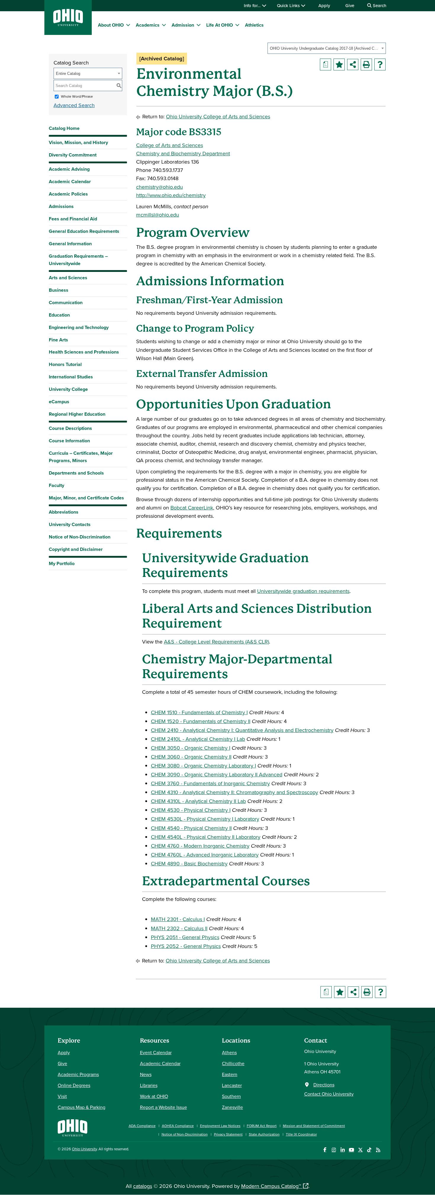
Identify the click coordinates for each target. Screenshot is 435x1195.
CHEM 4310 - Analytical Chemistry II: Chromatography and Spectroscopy (234, 792)
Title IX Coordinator (301, 1134)
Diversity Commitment (72, 154)
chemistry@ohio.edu (159, 187)
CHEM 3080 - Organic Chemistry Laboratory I (203, 765)
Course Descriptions (70, 428)
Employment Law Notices (220, 1125)
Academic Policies (68, 194)
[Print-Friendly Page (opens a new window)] (366, 64)
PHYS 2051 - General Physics (185, 937)
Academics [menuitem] (148, 25)
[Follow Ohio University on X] (360, 1150)
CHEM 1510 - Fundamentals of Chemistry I (199, 712)
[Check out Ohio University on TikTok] (369, 1150)
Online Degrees (74, 1085)
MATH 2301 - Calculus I (178, 919)
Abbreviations (63, 512)
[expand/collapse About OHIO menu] (128, 25)
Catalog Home (64, 128)
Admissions (61, 206)
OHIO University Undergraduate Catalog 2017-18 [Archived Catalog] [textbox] (325, 48)
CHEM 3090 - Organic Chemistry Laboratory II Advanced (216, 774)
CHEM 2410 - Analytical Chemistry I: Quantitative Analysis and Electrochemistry (242, 730)
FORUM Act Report (262, 1125)
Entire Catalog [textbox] (68, 73)
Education (59, 315)
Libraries (148, 1085)
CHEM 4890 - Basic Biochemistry (189, 863)
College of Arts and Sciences (169, 145)
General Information (70, 243)
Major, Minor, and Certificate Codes (86, 497)
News (146, 1074)
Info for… (253, 5)
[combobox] (327, 48)
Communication (66, 302)
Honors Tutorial (65, 364)
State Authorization (264, 1134)
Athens (229, 1052)
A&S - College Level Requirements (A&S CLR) (216, 641)
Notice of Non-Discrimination (79, 536)
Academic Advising (69, 169)
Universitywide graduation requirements (303, 591)
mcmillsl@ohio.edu (157, 214)
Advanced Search (74, 105)
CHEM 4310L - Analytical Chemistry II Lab (198, 801)
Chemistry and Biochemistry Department (183, 153)
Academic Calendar (70, 181)
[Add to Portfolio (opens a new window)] (339, 64)
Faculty (56, 485)
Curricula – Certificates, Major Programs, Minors (81, 457)
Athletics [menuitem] (254, 25)
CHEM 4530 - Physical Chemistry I (191, 810)
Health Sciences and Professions (84, 352)
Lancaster (232, 1085)
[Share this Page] (352, 64)
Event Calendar (156, 1052)
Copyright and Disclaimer (76, 549)
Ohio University (84, 1149)
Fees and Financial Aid (73, 218)
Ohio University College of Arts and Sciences (218, 116)
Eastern (229, 1074)
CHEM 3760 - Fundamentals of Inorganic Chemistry (210, 783)
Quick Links (289, 5)
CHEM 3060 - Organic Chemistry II (191, 756)
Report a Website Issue (163, 1107)
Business (58, 290)
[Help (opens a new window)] (380, 64)
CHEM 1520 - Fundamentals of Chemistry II (200, 721)
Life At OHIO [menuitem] (219, 25)
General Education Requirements (84, 231)
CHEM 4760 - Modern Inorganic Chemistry (200, 845)
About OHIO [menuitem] (111, 25)
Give (349, 5)
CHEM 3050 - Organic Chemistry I (190, 747)
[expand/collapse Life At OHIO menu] (237, 25)
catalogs (142, 1186)
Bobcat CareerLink (191, 507)
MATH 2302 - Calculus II (179, 928)
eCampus (59, 401)
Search (379, 5)
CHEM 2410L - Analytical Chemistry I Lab (198, 739)
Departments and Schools (76, 473)
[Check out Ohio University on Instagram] (333, 1150)
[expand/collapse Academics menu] (164, 25)
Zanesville (232, 1107)
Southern (231, 1096)
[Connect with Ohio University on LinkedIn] (342, 1150)
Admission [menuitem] (183, 25)
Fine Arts (58, 339)
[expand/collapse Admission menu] (198, 25)
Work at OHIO (154, 1096)
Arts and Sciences (68, 277)
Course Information (69, 440)
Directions (323, 1084)
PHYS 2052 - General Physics (186, 946)
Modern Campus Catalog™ (271, 1186)
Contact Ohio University (329, 1094)
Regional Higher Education (77, 414)
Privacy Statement (228, 1134)
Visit (62, 1096)
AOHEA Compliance (178, 1125)
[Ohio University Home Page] (72, 1127)
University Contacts (70, 524)
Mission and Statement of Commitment (314, 1125)
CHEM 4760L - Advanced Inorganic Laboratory (205, 854)
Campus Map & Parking (81, 1107)
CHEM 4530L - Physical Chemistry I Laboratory (205, 819)
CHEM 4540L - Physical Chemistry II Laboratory (205, 837)
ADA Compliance (142, 1125)
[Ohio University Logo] (68, 24)
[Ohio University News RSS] (378, 1150)
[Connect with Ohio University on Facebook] (324, 1150)
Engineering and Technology (79, 327)
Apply (324, 5)
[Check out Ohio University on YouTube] (351, 1150)
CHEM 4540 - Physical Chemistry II (191, 828)
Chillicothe (233, 1063)
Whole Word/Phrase (77, 96)
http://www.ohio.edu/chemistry (171, 195)
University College (68, 389)
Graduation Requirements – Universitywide (78, 260)
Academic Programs (78, 1074)
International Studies (71, 376)
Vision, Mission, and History (78, 142)
